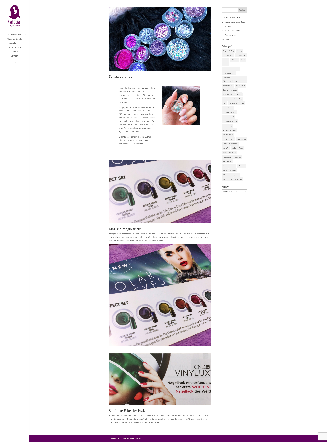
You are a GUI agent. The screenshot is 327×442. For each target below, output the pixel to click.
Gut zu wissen (14, 47)
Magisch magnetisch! (125, 229)
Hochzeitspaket (228, 117)
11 (188, 119)
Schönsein (241, 166)
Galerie (14, 52)
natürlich (237, 157)
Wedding (233, 170)
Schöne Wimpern (229, 166)
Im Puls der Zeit (229, 35)
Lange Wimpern (228, 139)
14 (195, 119)
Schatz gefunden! (122, 76)
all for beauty (14, 35)
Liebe (225, 143)
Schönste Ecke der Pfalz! (127, 410)
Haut (224, 103)
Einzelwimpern (228, 85)
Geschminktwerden (230, 90)
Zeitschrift (238, 179)
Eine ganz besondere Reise (233, 22)
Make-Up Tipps (237, 148)
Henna (241, 103)
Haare (239, 94)
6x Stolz (225, 39)
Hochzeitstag (227, 126)
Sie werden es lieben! (231, 30)
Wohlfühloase (228, 179)
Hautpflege (233, 103)
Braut (243, 60)
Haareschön (227, 99)
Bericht (225, 60)
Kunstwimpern (228, 135)
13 (193, 119)
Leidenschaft (241, 139)
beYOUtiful (234, 60)
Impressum (114, 438)
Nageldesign (227, 157)
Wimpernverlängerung (231, 175)
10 (186, 119)
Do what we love (229, 73)
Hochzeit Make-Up (229, 112)
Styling (225, 170)
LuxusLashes (233, 143)
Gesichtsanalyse (229, 94)
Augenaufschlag (228, 51)
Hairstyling (238, 99)
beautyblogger (228, 55)
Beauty (239, 51)
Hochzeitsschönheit (230, 121)
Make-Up (226, 148)
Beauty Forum (241, 55)
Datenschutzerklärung (131, 438)
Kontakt (14, 56)
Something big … (229, 26)
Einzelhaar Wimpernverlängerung (231, 79)
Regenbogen (227, 161)
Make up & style (14, 39)
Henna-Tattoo (228, 108)
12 (190, 119)
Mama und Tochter (229, 152)
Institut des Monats (229, 130)
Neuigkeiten (14, 43)
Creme (225, 64)
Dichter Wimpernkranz (231, 69)
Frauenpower (240, 85)
